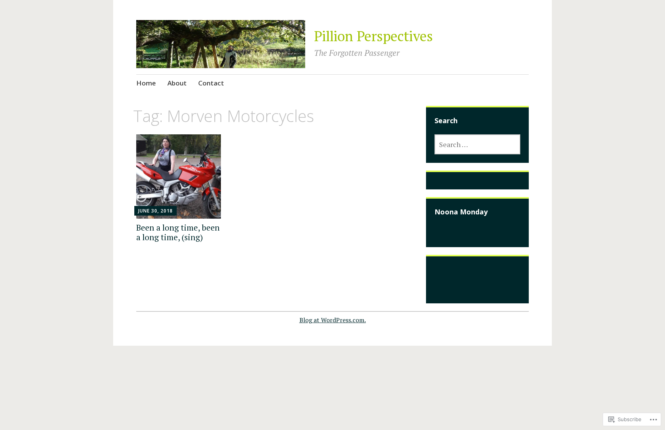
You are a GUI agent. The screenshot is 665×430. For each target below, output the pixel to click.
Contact (211, 83)
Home (146, 83)
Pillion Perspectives (373, 36)
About (177, 83)
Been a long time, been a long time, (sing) (178, 232)
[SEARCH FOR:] (477, 144)
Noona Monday (461, 211)
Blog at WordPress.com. (332, 320)
